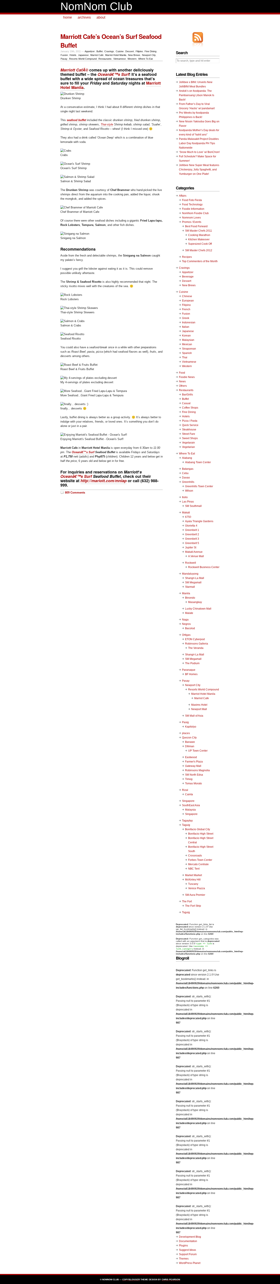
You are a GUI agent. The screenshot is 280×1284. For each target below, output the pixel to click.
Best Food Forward (196, 226)
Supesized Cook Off (200, 243)
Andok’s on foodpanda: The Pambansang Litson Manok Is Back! (196, 95)
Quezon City (189, 737)
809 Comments (75, 492)
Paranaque (188, 669)
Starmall (190, 586)
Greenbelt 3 (192, 538)
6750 (188, 516)
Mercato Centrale (198, 864)
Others (183, 385)
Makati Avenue (194, 551)
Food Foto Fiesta (192, 200)
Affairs (182, 195)
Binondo (190, 597)
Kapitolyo (190, 726)
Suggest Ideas (187, 1249)
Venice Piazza (196, 888)
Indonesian (188, 322)
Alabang (187, 457)
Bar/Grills (187, 394)
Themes (184, 1258)
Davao (186, 477)
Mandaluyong (190, 573)
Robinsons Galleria (196, 643)
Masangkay (195, 602)
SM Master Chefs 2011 (198, 230)
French (186, 309)
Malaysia (190, 809)
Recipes (187, 256)
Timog (188, 779)
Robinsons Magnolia (197, 770)
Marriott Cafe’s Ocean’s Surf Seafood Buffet (110, 41)
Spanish (187, 353)
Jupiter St (190, 547)
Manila (186, 593)
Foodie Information (193, 208)
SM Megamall (193, 582)
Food (182, 372)
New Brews (134, 55)
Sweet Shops (190, 438)
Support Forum (188, 1254)
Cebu (185, 473)
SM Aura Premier (195, 894)
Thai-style (107, 124)
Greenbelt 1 (192, 530)
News (182, 381)
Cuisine (120, 51)
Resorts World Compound (83, 58)
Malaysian (188, 339)
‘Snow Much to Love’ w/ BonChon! (199, 152)
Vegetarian (188, 447)
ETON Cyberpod (195, 639)
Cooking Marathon (199, 235)
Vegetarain (188, 442)
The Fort (187, 901)
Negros (186, 624)
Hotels (73, 55)
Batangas (187, 468)
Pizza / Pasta (189, 420)
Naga (185, 619)
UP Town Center (198, 750)
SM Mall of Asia (194, 715)
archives (84, 17)
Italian (185, 326)
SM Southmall (193, 506)
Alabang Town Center (198, 462)
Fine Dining (150, 51)
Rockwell (190, 562)
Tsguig (186, 912)
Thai (184, 357)
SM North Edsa (194, 774)
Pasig (185, 722)
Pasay (64, 58)
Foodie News (187, 377)
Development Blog (190, 1236)
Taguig (186, 825)
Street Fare (188, 433)
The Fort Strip (193, 905)
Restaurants (105, 58)
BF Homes (191, 674)
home (67, 17)
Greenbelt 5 (192, 543)
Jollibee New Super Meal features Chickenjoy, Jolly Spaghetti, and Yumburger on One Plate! (199, 169)
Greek (185, 318)
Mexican (187, 344)
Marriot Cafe (96, 55)
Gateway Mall (193, 766)
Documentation (188, 1241)
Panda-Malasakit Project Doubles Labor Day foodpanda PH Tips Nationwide (199, 143)
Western (132, 58)
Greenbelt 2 (192, 534)
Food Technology (192, 204)
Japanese (83, 55)
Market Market (193, 875)
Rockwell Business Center (203, 567)
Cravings (109, 51)
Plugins (183, 1245)
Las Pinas (188, 501)
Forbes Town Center (200, 859)
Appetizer (90, 51)
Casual (186, 403)
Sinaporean (189, 348)
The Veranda (195, 648)
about (100, 17)
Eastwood (191, 757)
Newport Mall (199, 709)
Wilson (189, 490)
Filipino (139, 51)
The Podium (192, 663)
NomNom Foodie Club (195, 213)
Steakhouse (189, 429)
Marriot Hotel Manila (115, 55)
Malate (189, 613)
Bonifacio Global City (197, 829)
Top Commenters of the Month (200, 261)
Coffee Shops (190, 407)
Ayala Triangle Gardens (199, 521)
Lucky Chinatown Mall (198, 608)
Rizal (185, 790)
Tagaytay (187, 820)
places (186, 733)
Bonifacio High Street (200, 833)
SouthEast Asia (191, 805)
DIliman (189, 746)
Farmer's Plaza (194, 761)
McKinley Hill (193, 879)
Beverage (188, 276)
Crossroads (195, 855)
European (188, 300)
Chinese (187, 296)
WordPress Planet (189, 1263)
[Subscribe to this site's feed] (197, 37)
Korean (186, 335)
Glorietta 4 (191, 525)
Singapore (188, 800)
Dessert (129, 51)
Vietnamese (119, 58)
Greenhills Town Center (199, 486)
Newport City (149, 55)
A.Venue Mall (196, 556)
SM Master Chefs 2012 (198, 250)
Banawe (190, 741)
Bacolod (190, 628)
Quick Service (190, 425)
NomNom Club (96, 6)
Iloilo (185, 497)
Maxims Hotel (199, 704)
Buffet (99, 51)
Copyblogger (131, 1279)
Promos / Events (191, 222)
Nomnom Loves (191, 217)
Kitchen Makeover (199, 239)
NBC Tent (194, 868)
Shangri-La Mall (194, 578)
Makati (186, 512)
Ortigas (186, 634)
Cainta (189, 794)
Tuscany (193, 883)
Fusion (64, 55)
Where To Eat (145, 58)
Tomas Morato (193, 783)
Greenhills (188, 481)
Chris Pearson (171, 1279)
